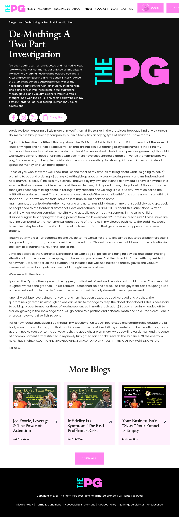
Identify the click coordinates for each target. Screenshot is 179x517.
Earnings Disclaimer (132, 504)
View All (89, 458)
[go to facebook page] (13, 117)
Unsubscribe (155, 504)
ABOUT (77, 9)
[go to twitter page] (33, 117)
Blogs (12, 22)
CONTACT (128, 9)
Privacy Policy (24, 504)
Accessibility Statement (80, 504)
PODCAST (101, 9)
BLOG (114, 9)
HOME (31, 9)
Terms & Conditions (48, 504)
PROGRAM (44, 9)
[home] (15, 9)
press (88, 9)
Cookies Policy (107, 504)
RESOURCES (62, 9)
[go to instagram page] (23, 117)
